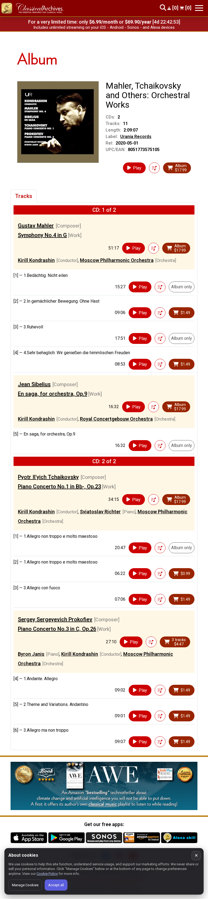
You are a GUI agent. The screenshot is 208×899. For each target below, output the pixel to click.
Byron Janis (31, 654)
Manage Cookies (25, 885)
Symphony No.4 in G (42, 235)
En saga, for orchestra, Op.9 (52, 394)
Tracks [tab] (23, 196)
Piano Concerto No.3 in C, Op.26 (57, 629)
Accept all (56, 885)
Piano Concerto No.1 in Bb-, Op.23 (59, 486)
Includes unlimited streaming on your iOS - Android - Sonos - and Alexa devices (104, 27)
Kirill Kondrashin (36, 260)
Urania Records (135, 136)
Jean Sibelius (34, 384)
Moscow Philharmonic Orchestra (117, 260)
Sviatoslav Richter (100, 511)
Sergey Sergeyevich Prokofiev (55, 619)
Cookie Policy (47, 874)
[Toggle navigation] (199, 8)
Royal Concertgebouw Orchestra (116, 419)
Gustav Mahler (36, 225)
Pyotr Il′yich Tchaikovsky (48, 477)
